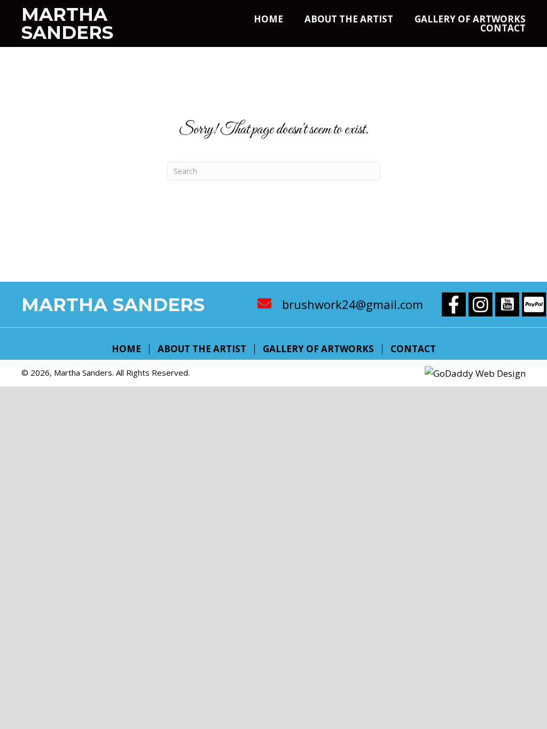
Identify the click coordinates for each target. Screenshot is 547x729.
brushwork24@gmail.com (352, 304)
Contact (413, 349)
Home (126, 349)
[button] (454, 304)
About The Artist (202, 349)
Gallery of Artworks (318, 349)
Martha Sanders (67, 23)
